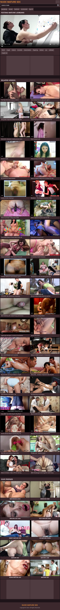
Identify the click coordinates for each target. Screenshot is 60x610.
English (58, 1)
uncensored (24, 9)
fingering (35, 50)
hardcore (16, 9)
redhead (51, 50)
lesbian (42, 50)
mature (14, 50)
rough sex (4, 53)
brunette (20, 50)
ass (46, 50)
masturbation (27, 50)
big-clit (31, 9)
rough (8, 50)
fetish (3, 50)
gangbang (4, 9)
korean (10, 9)
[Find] (58, 5)
